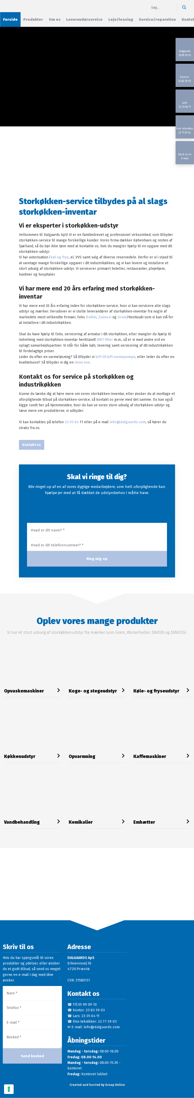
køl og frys (59, 257)
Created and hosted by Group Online (97, 1085)
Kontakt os (31, 445)
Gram (122, 317)
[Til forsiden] (24, 6)
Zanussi (104, 317)
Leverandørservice (84, 19)
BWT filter (105, 340)
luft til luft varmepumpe (115, 357)
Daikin (91, 317)
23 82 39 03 (95, 1010)
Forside (10, 19)
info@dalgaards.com (128, 422)
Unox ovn (82, 362)
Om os (55, 19)
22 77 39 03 (107, 1021)
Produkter (33, 19)
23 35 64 (72, 422)
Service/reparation (157, 19)
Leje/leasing (120, 19)
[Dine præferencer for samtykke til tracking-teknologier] (9, 1089)
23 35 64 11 (90, 1016)
